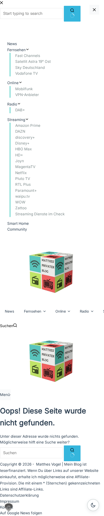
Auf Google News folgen (21, 513)
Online (60, 311)
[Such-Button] (72, 453)
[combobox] (31, 452)
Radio (84, 311)
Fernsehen (32, 311)
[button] (8, 507)
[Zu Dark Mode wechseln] (93, 505)
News (9, 311)
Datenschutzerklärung (19, 495)
